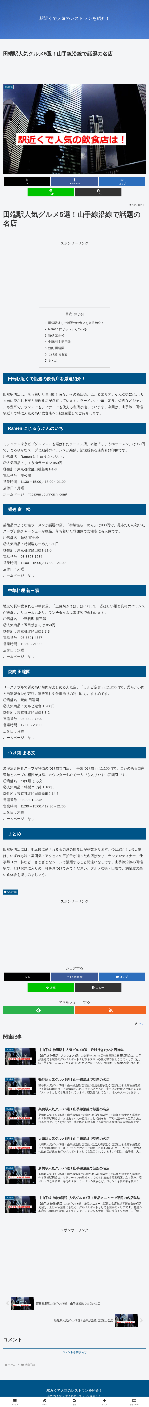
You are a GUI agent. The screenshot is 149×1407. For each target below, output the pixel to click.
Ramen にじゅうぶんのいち (67, 329)
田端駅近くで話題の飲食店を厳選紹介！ (76, 323)
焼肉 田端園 (56, 348)
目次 (68, 314)
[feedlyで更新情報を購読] (38, 1010)
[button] (98, 192)
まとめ (52, 360)
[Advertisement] (74, 69)
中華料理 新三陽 (59, 341)
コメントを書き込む (74, 1352)
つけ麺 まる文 (58, 354)
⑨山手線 (12, 891)
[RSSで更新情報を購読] (110, 1010)
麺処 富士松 (56, 335)
